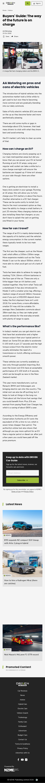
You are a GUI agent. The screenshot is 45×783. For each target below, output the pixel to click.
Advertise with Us (23, 753)
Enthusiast (22, 726)
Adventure (22, 730)
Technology (22, 717)
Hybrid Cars (22, 704)
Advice (10, 10)
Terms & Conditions (22, 744)
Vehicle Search (22, 713)
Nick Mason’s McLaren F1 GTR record (21, 654)
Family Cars (22, 722)
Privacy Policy (28, 492)
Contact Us (22, 739)
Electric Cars (22, 708)
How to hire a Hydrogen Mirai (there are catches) (22, 568)
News (22, 695)
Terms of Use (16, 492)
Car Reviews (22, 691)
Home (4, 10)
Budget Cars (22, 735)
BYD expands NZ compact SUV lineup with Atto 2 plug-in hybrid (22, 528)
